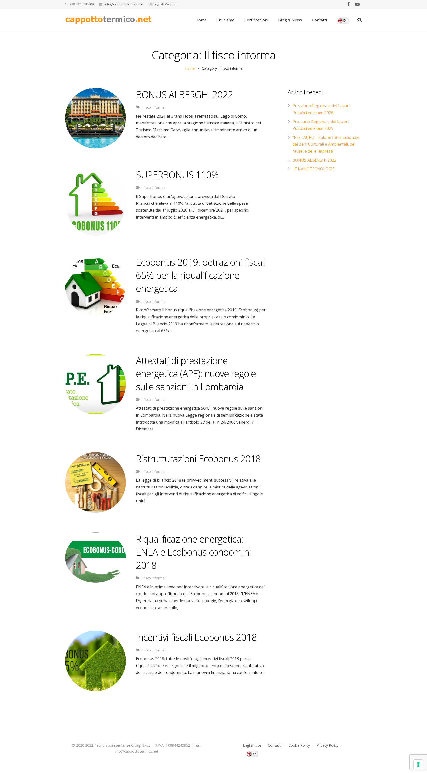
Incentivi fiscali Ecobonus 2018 (196, 637)
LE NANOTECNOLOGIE (313, 169)
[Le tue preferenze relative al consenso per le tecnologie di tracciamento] (418, 764)
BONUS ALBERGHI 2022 (184, 94)
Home (190, 68)
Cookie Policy (299, 745)
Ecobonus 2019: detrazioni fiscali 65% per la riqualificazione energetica (201, 275)
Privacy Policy (327, 745)
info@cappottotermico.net (123, 4)
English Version (164, 4)
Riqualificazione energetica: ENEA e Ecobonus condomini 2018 (193, 551)
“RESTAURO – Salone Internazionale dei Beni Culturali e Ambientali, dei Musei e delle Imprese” (325, 144)
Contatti (274, 745)
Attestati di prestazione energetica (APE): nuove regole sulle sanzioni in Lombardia (196, 373)
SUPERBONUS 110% (177, 174)
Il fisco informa (153, 107)
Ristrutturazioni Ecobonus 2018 (198, 458)
